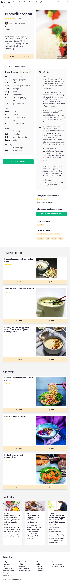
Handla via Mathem (18, 161)
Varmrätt (40, 238)
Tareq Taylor (20, 23)
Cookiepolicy (23, 566)
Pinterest (39, 566)
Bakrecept (6, 566)
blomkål (40, 224)
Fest (47, 238)
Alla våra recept (8, 570)
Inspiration (47, 2)
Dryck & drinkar (8, 568)
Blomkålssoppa (42, 234)
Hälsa (54, 2)
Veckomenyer (62, 2)
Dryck (40, 2)
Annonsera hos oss (58, 566)
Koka (60, 238)
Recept (15, 2)
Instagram (39, 568)
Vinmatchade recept (30, 2)
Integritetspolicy (25, 570)
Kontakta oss (57, 564)
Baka (21, 2)
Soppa (57, 234)
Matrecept (6, 564)
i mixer (54, 238)
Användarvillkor (25, 568)
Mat (51, 234)
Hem (4, 6)
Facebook (39, 570)
